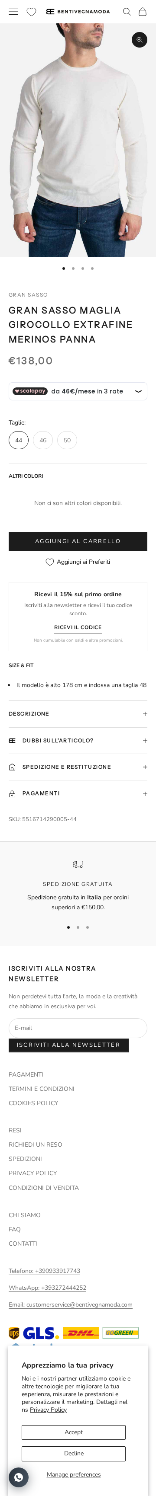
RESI (15, 1130)
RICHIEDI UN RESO (35, 1145)
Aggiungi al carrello (78, 541)
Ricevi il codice (78, 627)
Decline (74, 1453)
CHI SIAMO (25, 1215)
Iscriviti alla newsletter (69, 1045)
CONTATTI (23, 1244)
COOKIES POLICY (33, 1103)
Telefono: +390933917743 (44, 1271)
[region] (78, 885)
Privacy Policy (48, 1410)
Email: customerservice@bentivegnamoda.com (71, 1305)
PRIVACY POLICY (33, 1173)
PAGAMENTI (26, 1075)
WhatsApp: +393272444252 (47, 1288)
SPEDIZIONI (25, 1159)
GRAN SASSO (28, 294)
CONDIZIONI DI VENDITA (44, 1188)
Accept (74, 1432)
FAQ (15, 1229)
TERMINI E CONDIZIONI (42, 1089)
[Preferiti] (31, 11)
